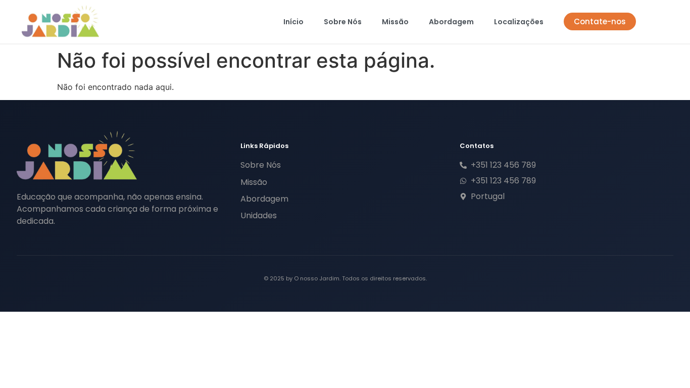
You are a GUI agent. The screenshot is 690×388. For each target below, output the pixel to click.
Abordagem (451, 22)
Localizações (519, 22)
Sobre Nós (343, 22)
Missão (395, 22)
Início (293, 22)
